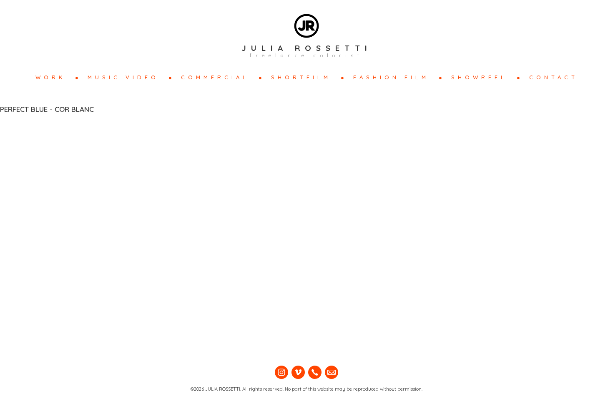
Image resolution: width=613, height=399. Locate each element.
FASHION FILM (391, 77)
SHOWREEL (479, 77)
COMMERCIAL (215, 77)
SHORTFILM (301, 77)
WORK (50, 77)
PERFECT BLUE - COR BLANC (47, 109)
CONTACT (553, 77)
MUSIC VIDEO (123, 77)
